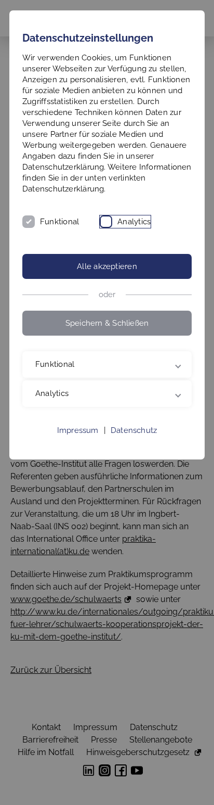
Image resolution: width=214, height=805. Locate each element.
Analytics (134, 221)
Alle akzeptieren (107, 266)
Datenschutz (134, 441)
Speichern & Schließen (107, 323)
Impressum (78, 441)
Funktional (59, 221)
